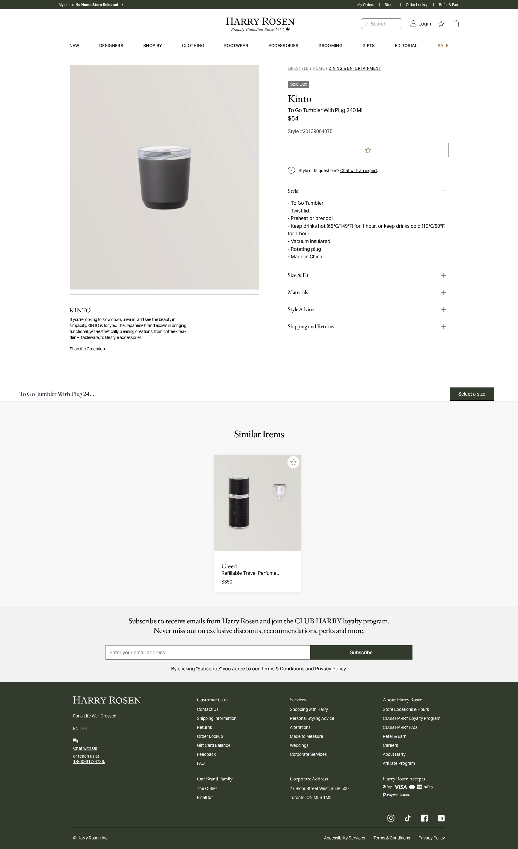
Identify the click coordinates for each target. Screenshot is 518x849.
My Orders (365, 4)
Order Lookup (417, 4)
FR (84, 728)
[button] (366, 23)
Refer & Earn (449, 4)
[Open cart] (455, 23)
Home (319, 68)
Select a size (471, 394)
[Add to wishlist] (293, 462)
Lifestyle (298, 68)
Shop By (152, 45)
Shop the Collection (87, 349)
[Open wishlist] (441, 23)
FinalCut (205, 797)
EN (76, 728)
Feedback (206, 754)
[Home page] (259, 23)
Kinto (299, 99)
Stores (390, 4)
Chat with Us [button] (85, 748)
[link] (420, 23)
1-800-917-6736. (89, 761)
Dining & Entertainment (355, 68)
